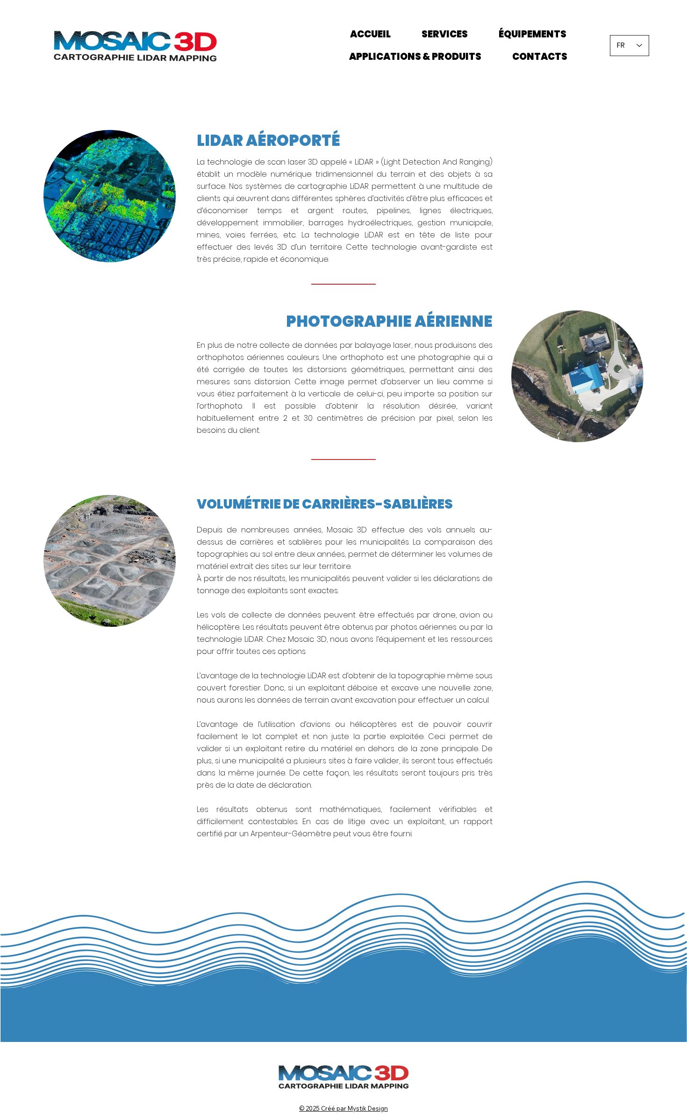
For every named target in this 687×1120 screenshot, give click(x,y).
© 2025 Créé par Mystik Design (343, 1108)
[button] (109, 196)
